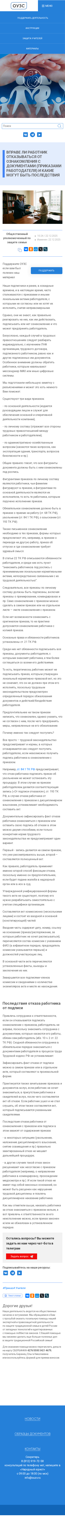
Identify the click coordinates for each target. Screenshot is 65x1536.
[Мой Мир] (36, 249)
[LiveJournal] (45, 249)
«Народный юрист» (32, 1469)
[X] (40, 249)
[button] (47, 5)
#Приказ (8, 1288)
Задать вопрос (20, 1256)
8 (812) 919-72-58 (32, 1461)
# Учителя (19, 1288)
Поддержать (47, 270)
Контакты (32, 1449)
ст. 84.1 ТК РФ (26, 769)
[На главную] (19, 5)
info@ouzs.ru (33, 1477)
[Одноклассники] (31, 249)
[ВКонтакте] (26, 249)
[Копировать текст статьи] (20, 250)
